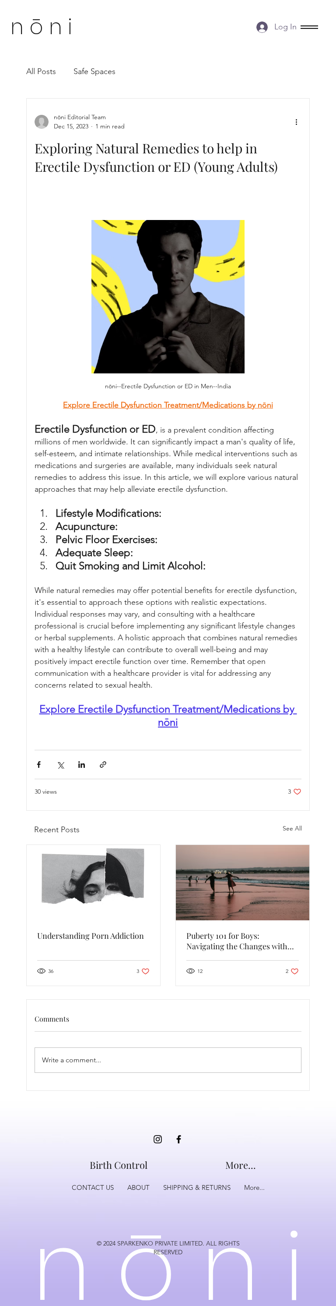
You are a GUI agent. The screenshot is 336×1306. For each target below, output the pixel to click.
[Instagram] (157, 1139)
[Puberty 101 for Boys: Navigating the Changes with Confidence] (242, 882)
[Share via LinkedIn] (81, 764)
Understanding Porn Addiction (90, 935)
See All (292, 828)
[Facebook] (178, 1139)
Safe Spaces (95, 71)
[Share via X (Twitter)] (60, 764)
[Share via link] (103, 764)
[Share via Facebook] (39, 764)
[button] (309, 27)
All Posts (41, 71)
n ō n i (41, 27)
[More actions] (296, 122)
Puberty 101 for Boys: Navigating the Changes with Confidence (236, 940)
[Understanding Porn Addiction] (93, 882)
